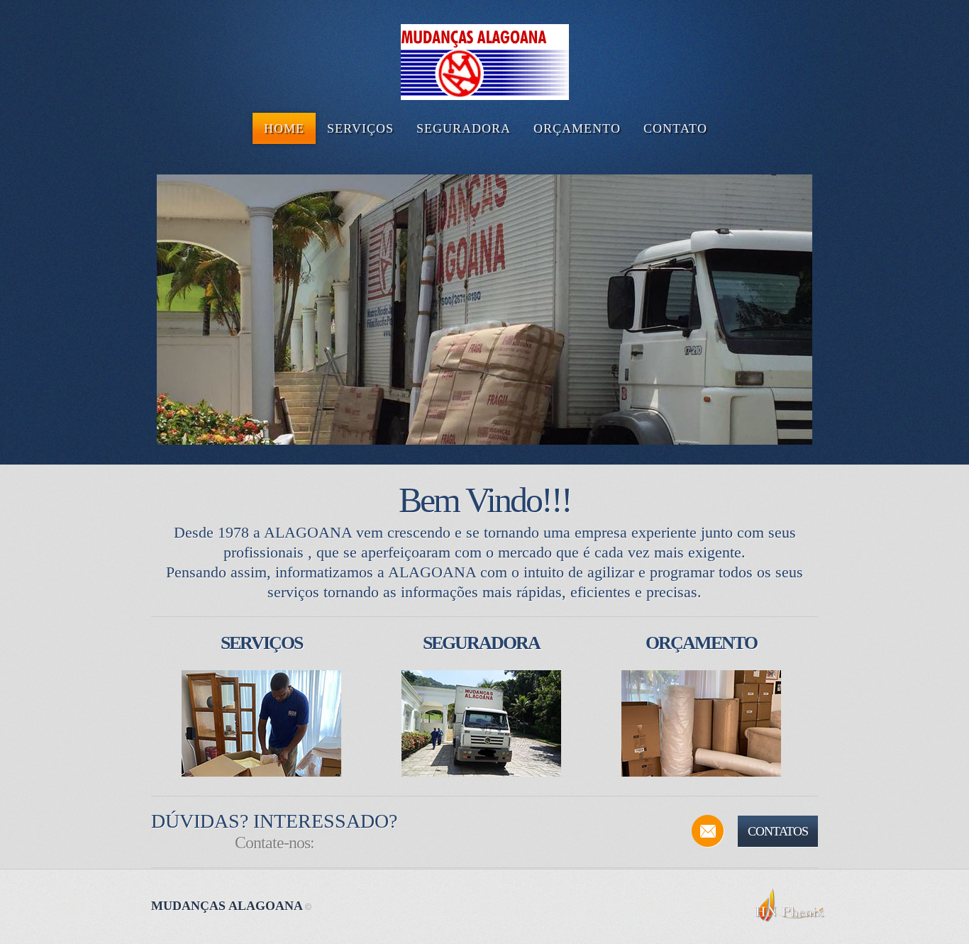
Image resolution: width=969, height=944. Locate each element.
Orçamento (701, 643)
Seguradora (481, 643)
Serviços (261, 643)
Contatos (778, 831)
